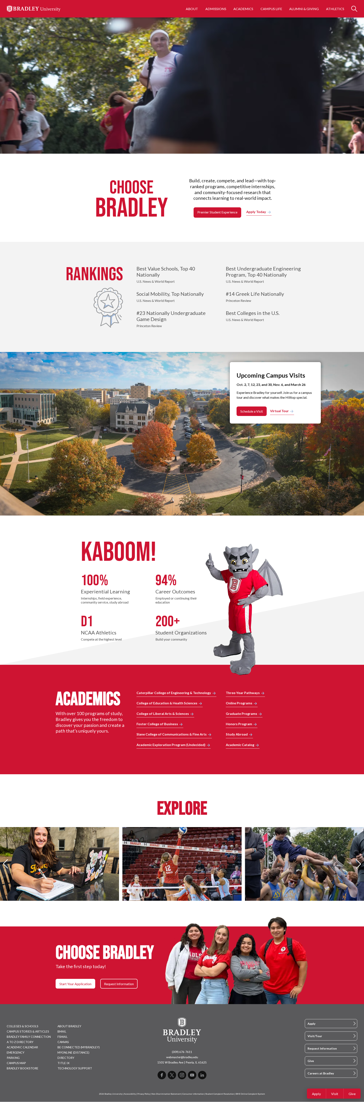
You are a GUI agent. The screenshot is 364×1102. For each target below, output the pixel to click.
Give (352, 1094)
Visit (334, 1094)
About (192, 9)
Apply (316, 1094)
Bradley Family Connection (29, 1036)
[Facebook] (162, 1075)
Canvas (63, 1042)
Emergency (15, 1052)
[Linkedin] (202, 1075)
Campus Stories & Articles (28, 1031)
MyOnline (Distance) (73, 1052)
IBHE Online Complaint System (250, 1094)
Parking (13, 1057)
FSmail (63, 1036)
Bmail (62, 1031)
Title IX (64, 1063)
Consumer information (193, 1094)
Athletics (335, 9)
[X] (172, 1075)
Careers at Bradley (321, 1073)
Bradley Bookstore (22, 1068)
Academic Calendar (22, 1047)
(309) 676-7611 (182, 1052)
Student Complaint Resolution (219, 1094)
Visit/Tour (315, 1036)
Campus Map (16, 1063)
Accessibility (130, 1094)
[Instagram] (182, 1075)
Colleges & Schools (22, 1026)
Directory (66, 1057)
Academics (243, 9)
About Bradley (69, 1026)
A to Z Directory (20, 1042)
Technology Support (75, 1068)
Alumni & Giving (304, 9)
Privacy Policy (143, 1094)
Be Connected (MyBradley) (79, 1047)
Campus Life (271, 9)
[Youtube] (192, 1075)
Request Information (322, 1048)
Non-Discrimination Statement (166, 1094)
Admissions (215, 9)
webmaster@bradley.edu (182, 1057)
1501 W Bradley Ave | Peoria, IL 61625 (182, 1062)
